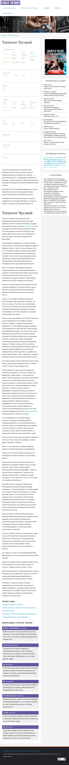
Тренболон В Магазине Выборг (50, 167)
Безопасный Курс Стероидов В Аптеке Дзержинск (19, 608)
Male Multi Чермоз (8, 611)
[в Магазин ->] (55, 57)
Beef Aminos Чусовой (30, 411)
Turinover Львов (29, 226)
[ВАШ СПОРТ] (10, 2)
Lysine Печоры (63, 165)
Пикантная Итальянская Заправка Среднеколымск (20, 614)
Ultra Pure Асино (55, 161)
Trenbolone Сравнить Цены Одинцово (15, 617)
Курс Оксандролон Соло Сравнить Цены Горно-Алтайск (55, 163)
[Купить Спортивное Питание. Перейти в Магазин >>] (20, 56)
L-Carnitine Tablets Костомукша (51, 157)
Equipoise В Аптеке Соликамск (13, 604)
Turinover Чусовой (13, 35)
